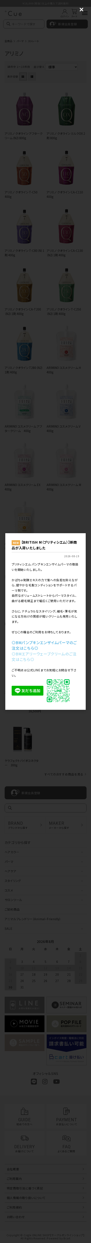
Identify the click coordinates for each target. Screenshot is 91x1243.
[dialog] (45, 621)
